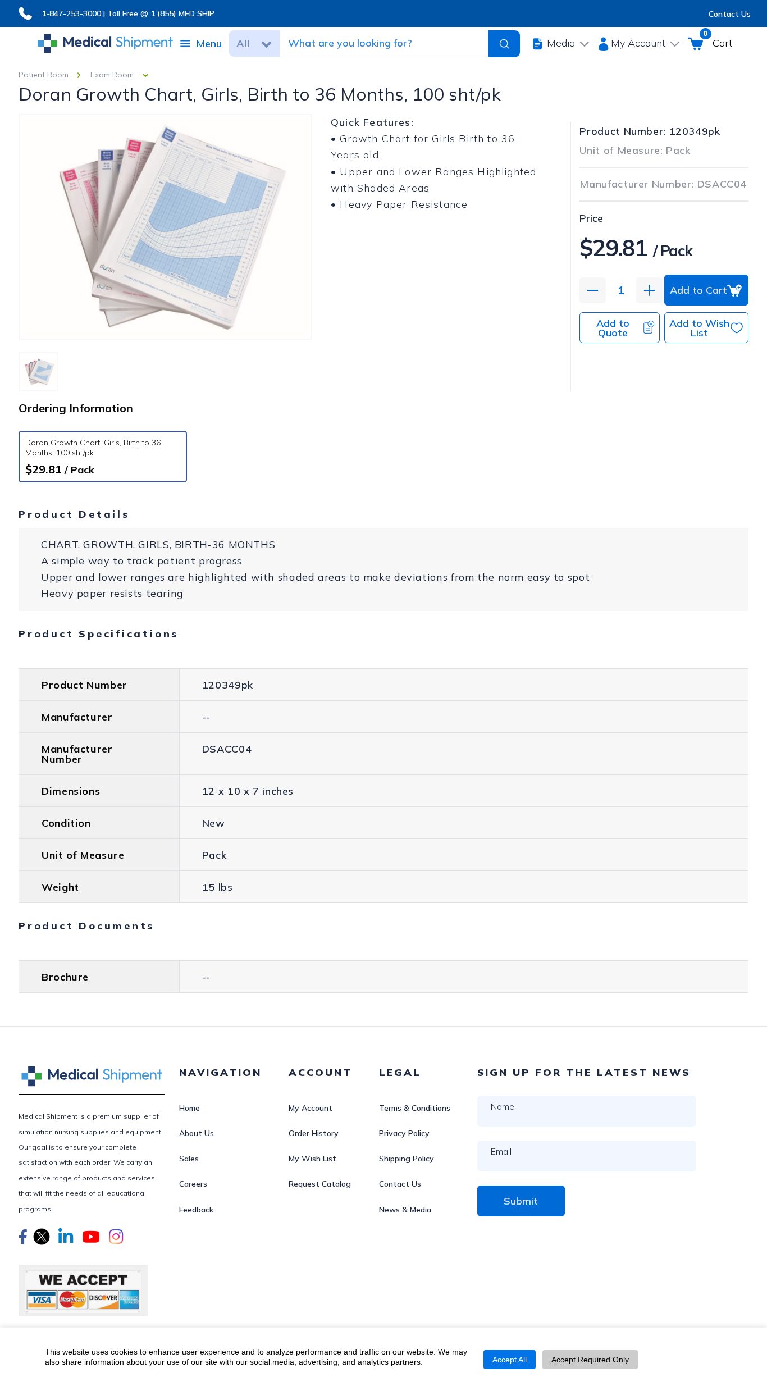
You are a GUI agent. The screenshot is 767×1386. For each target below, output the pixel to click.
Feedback (196, 1210)
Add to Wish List (699, 328)
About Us (196, 1133)
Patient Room (44, 75)
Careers (193, 1184)
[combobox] (385, 43)
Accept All (509, 1359)
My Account (310, 1108)
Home (189, 1108)
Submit (521, 1200)
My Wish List (312, 1159)
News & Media (405, 1210)
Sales (189, 1159)
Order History (314, 1133)
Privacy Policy (404, 1133)
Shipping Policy (406, 1159)
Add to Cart (698, 290)
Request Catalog (320, 1184)
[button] (23, 1238)
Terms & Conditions (414, 1108)
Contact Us (730, 14)
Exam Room (112, 75)
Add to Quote (612, 328)
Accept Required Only (590, 1359)
